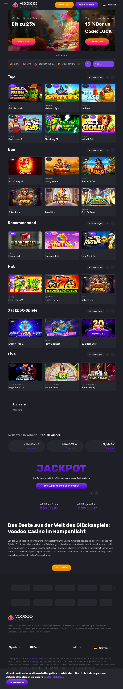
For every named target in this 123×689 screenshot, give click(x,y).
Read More (61, 568)
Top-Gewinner (50, 435)
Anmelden (64, 5)
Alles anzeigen (95, 77)
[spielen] (25, 91)
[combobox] (110, 5)
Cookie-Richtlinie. (54, 677)
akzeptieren (17, 682)
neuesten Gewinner (22, 435)
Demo (25, 98)
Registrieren (86, 5)
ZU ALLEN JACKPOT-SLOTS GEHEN (61, 486)
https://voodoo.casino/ (35, 658)
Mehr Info (17, 409)
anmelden (23, 42)
